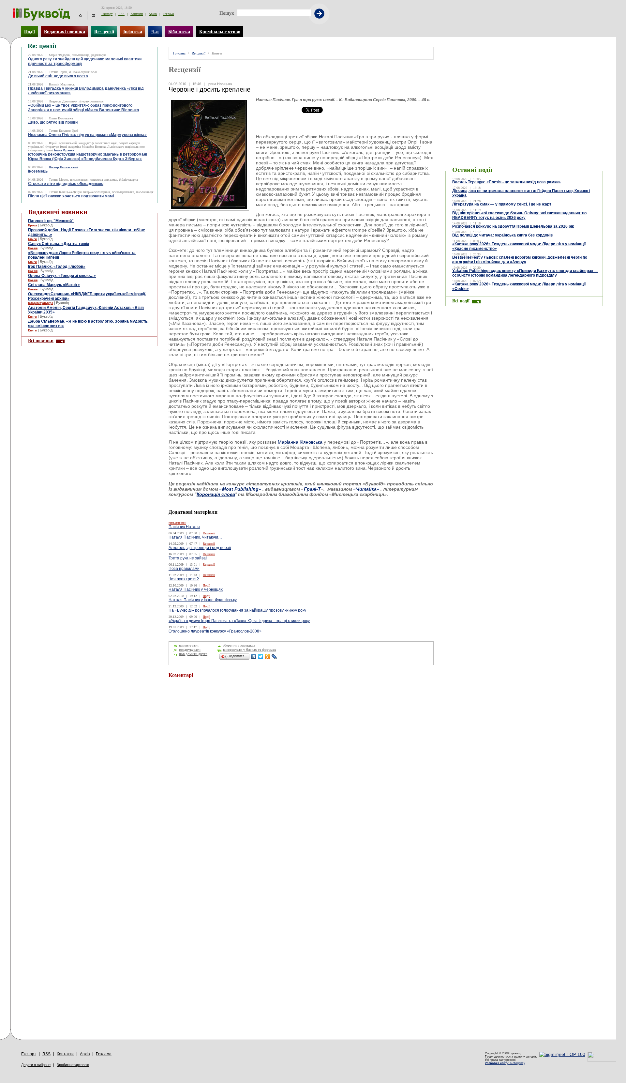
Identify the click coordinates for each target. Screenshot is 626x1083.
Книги (32, 239)
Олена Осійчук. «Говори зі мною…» (62, 275)
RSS (121, 14)
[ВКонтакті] (253, 656)
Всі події (461, 300)
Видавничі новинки (64, 31)
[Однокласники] (267, 656)
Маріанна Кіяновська (300, 442)
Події (29, 31)
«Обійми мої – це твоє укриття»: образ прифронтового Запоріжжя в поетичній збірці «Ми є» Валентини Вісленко (83, 107)
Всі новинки (40, 340)
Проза (32, 225)
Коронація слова (216, 494)
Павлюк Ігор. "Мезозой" (51, 221)
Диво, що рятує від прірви (53, 122)
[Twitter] (260, 656)
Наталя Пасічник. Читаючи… (195, 537)
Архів (153, 14)
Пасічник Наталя (184, 527)
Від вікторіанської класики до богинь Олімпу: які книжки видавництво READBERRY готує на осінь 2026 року (519, 215)
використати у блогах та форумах (249, 649)
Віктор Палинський (63, 167)
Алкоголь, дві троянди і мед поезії (200, 547)
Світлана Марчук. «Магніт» (54, 284)
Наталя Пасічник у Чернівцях (196, 589)
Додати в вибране (36, 1065)
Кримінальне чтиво (219, 31)
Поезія (32, 248)
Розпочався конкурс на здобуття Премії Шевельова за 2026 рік (513, 226)
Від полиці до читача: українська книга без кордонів (502, 235)
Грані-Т (312, 489)
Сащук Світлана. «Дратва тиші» (58, 243)
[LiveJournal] (274, 656)
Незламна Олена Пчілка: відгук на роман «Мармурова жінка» (87, 134)
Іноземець (38, 171)
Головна (179, 53)
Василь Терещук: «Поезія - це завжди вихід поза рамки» (506, 182)
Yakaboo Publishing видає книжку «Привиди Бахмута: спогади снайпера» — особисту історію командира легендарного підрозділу (525, 273)
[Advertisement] (524, 57)
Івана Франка (64, 150)
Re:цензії (198, 53)
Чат (155, 31)
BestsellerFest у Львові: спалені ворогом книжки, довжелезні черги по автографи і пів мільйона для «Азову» (519, 259)
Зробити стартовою (73, 1065)
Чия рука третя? (184, 579)
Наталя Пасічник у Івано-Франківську (203, 600)
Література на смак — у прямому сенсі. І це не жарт (501, 204)
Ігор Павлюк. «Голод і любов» (56, 266)
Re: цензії (104, 31)
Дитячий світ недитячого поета (58, 76)
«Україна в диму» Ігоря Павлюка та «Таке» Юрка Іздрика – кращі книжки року (239, 620)
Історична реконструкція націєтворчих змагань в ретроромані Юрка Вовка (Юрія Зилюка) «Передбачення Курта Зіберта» (87, 156)
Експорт (106, 14)
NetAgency (505, 1063)
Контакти (136, 14)
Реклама (168, 14)
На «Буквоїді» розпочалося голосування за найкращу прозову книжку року (237, 610)
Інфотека (132, 31)
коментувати (189, 645)
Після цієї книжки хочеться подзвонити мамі (71, 196)
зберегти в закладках (239, 645)
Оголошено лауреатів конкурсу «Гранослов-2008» (215, 631)
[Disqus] (301, 771)
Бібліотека (179, 31)
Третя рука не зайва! (188, 558)
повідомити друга (193, 654)
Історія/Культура (40, 303)
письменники (177, 523)
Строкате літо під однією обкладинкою (65, 183)
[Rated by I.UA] (602, 1060)
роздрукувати (190, 649)
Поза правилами (184, 568)
